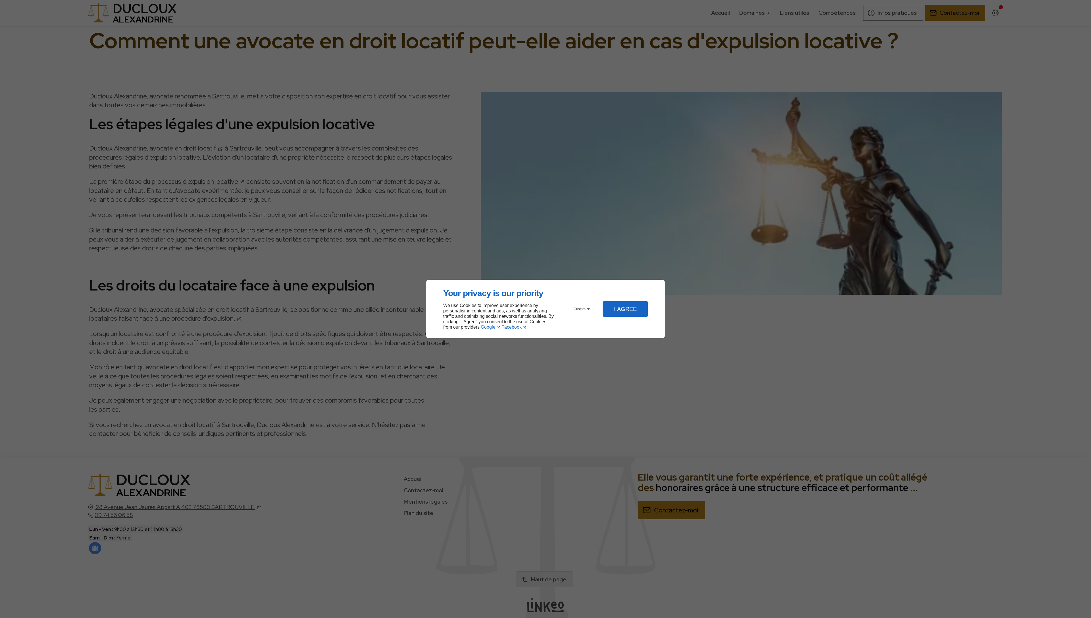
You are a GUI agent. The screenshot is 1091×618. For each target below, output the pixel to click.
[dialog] (545, 309)
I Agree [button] (625, 309)
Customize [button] (582, 309)
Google (488, 327)
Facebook (511, 327)
